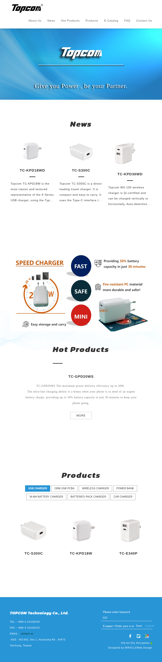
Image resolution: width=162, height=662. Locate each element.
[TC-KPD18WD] (80, 151)
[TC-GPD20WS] (32, 155)
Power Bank (125, 488)
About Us (34, 20)
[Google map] (147, 636)
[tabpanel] (81, 64)
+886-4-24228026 (28, 621)
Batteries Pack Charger (88, 496)
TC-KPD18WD (80, 170)
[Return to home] (27, 8)
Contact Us (144, 20)
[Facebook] (130, 636)
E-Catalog (111, 20)
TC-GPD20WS (32, 179)
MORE (81, 415)
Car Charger (123, 496)
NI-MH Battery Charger (46, 496)
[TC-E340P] (128, 530)
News (51, 20)
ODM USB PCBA (64, 488)
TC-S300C (129, 170)
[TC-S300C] (129, 151)
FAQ (127, 20)
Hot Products (70, 20)
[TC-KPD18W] (81, 530)
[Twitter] (138, 636)
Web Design (144, 647)
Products (92, 20)
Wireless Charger (95, 488)
